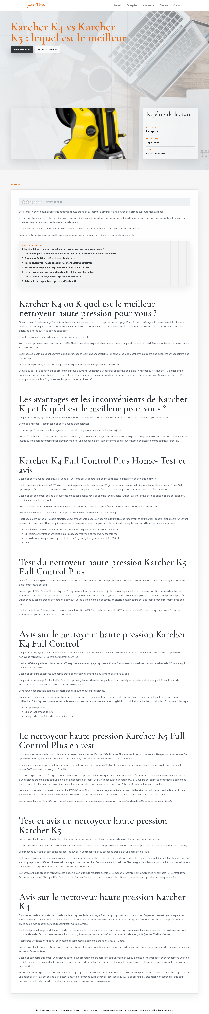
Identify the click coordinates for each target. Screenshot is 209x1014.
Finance (164, 5)
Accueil (117, 5)
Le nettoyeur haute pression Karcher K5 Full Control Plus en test (60, 272)
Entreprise (132, 5)
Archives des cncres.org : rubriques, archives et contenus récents (66, 1010)
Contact (177, 5)
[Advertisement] (104, 80)
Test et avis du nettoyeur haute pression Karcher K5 (52, 276)
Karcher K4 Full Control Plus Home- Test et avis (49, 258)
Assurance (148, 5)
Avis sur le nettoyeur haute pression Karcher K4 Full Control (56, 267)
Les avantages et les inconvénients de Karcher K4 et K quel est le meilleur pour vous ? (71, 253)
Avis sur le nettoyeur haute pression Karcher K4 (50, 281)
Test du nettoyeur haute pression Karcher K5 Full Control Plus (58, 263)
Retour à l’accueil (47, 49)
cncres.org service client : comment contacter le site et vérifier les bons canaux (136, 1010)
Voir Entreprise (21, 49)
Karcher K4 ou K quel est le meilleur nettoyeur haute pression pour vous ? (64, 249)
